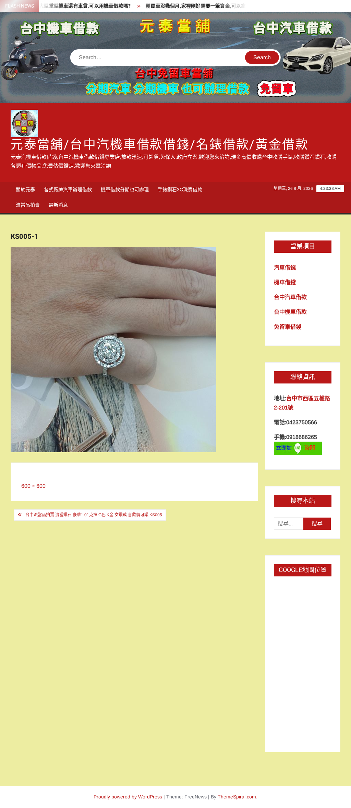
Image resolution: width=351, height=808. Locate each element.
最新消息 (58, 205)
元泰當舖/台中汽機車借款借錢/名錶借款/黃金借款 (160, 145)
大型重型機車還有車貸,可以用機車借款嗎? (73, 6)
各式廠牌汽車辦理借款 (68, 189)
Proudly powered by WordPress (128, 796)
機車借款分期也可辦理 (125, 189)
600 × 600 (33, 486)
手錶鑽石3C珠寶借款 (180, 189)
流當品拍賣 (28, 205)
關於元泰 (25, 189)
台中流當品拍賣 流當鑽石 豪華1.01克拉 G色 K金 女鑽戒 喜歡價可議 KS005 (93, 514)
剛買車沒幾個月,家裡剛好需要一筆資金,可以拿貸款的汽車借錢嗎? (205, 6)
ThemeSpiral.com (237, 796)
